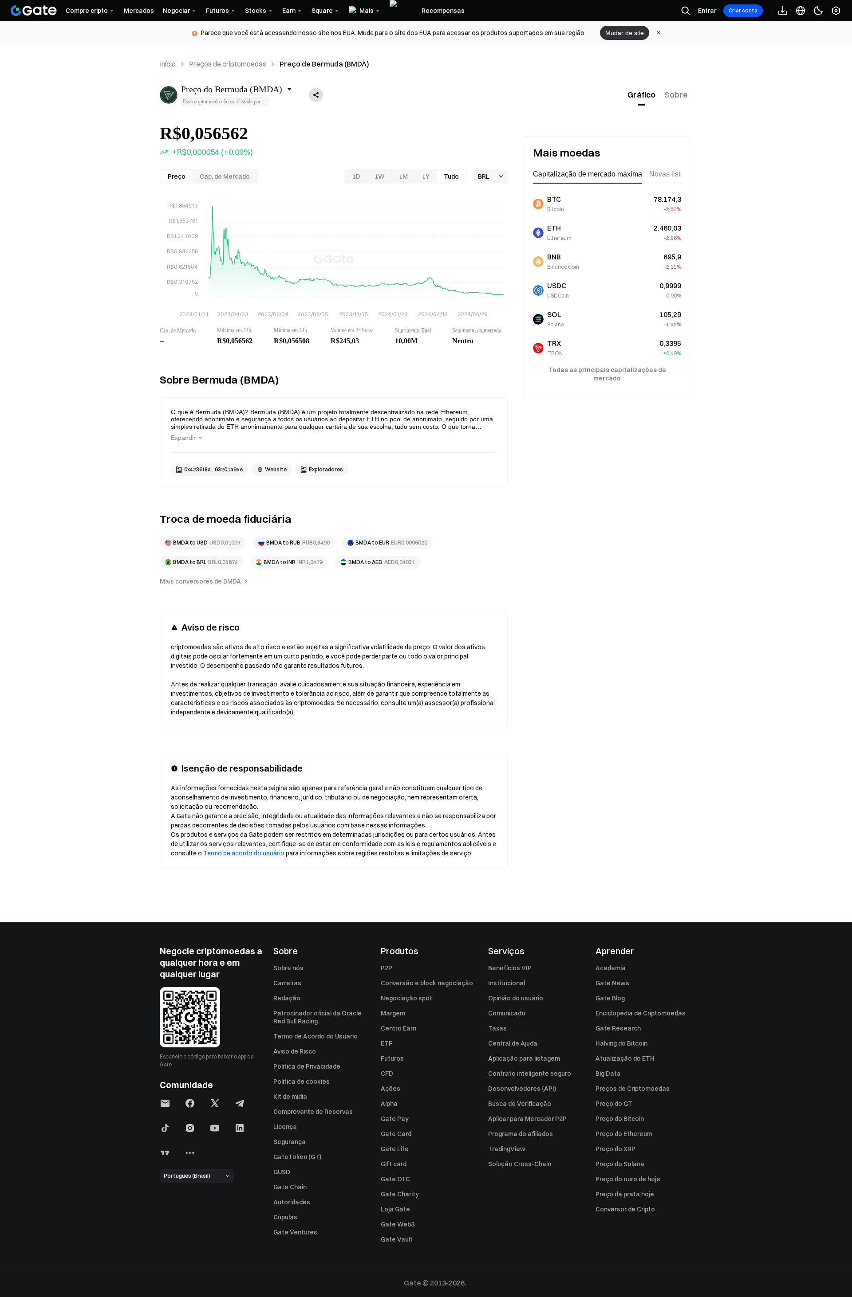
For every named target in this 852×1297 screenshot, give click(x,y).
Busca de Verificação (519, 1104)
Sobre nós (288, 968)
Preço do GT (614, 1104)
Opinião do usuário (515, 998)
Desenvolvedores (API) (522, 1089)
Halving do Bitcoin (621, 1043)
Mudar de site (624, 32)
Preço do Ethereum (624, 1134)
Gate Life (395, 1149)
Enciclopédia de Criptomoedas (641, 1013)
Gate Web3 (397, 1224)
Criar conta (743, 10)
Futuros (392, 1058)
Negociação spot (406, 998)
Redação (286, 998)
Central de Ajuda (512, 1043)
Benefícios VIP (510, 968)
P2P (386, 968)
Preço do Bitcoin (620, 1119)
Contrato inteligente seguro (529, 1074)
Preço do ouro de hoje (628, 1179)
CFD (387, 1074)
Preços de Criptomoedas (633, 1089)
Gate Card (396, 1134)
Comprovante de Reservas (313, 1112)
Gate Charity (400, 1194)
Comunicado (506, 1013)
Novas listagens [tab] (674, 174)
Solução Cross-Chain (519, 1164)
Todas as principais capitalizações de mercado (607, 374)
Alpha (389, 1104)
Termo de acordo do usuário (243, 853)
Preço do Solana (620, 1164)
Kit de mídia (290, 1097)
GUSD (281, 1172)
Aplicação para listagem (524, 1058)
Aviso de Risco (294, 1051)
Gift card (393, 1164)
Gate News (612, 983)
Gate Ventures (295, 1232)
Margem (393, 1013)
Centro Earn (398, 1028)
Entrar (707, 10)
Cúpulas (285, 1217)
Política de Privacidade (306, 1066)
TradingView (506, 1149)
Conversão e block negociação (427, 983)
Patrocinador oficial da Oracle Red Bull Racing (317, 1017)
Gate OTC (395, 1179)
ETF (386, 1043)
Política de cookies (301, 1081)
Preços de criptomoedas (227, 63)
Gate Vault (397, 1239)
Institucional (506, 983)
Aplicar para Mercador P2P (527, 1119)
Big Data (608, 1074)
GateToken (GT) (297, 1157)
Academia (611, 968)
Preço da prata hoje (625, 1194)
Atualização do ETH (625, 1058)
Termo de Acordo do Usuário (315, 1036)
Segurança (289, 1142)
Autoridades (291, 1202)
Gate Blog (610, 998)
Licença (285, 1127)
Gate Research (618, 1028)
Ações (390, 1089)
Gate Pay (395, 1119)
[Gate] (34, 10)
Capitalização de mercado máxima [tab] (587, 174)
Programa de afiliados (520, 1134)
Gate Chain (290, 1187)
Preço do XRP (615, 1149)
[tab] (641, 95)
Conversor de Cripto (625, 1209)
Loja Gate (395, 1209)
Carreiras (287, 983)
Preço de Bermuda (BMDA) (324, 63)
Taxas (497, 1028)
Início (168, 63)
